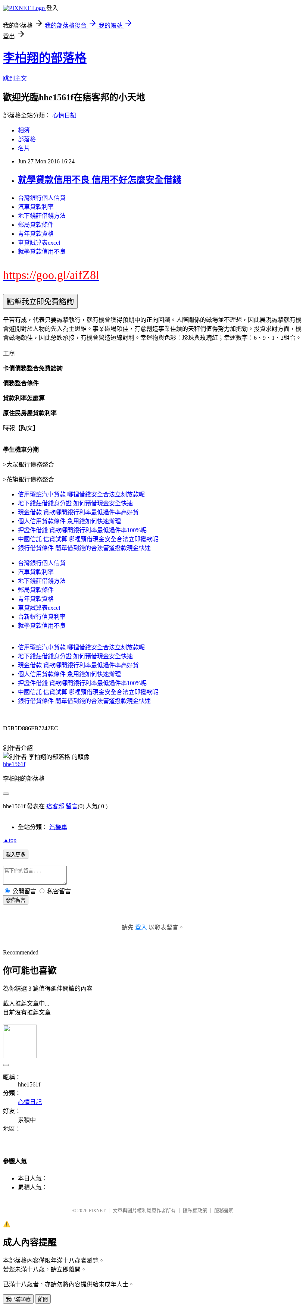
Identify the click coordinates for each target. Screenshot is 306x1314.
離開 (43, 1299)
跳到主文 (15, 78)
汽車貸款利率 (36, 207)
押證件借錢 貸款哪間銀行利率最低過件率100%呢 (82, 530)
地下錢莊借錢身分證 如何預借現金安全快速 (75, 503)
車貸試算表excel (39, 242)
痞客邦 (55, 806)
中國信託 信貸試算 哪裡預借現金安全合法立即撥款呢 (88, 539)
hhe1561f (14, 764)
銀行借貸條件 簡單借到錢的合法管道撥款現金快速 (84, 548)
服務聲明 (224, 1210)
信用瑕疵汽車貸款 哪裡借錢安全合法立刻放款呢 (81, 494)
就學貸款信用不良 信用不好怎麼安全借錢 (99, 180)
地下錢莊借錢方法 (42, 216)
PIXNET (97, 1210)
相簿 (24, 130)
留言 (72, 806)
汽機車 (58, 827)
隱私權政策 (195, 1210)
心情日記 (64, 115)
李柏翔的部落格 (45, 58)
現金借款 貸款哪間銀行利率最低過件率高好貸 (78, 512)
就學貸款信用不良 (42, 251)
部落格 (27, 139)
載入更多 (15, 854)
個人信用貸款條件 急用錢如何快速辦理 (69, 521)
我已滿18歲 (18, 1299)
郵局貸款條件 (36, 225)
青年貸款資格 (36, 234)
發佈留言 (15, 900)
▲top (9, 840)
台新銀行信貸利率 (42, 617)
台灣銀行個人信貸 (42, 198)
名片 (24, 148)
